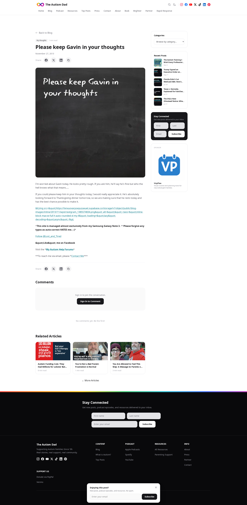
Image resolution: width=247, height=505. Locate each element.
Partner (149, 10)
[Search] (169, 4)
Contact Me (77, 256)
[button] (90, 122)
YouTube (129, 459)
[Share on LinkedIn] (61, 60)
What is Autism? (103, 454)
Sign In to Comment (90, 301)
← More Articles (90, 380)
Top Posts (85, 10)
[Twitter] (195, 4)
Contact (107, 10)
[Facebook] (186, 4)
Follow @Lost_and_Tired (48, 236)
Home (41, 10)
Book (127, 10)
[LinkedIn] (204, 4)
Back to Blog (45, 32)
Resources (72, 10)
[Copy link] (68, 60)
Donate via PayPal (45, 477)
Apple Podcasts (132, 449)
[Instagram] (181, 4)
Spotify (128, 454)
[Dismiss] (156, 487)
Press (97, 10)
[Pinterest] (209, 4)
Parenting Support (164, 454)
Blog (50, 10)
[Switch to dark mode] (174, 4)
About (118, 10)
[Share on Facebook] (46, 60)
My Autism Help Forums (59, 249)
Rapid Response (164, 10)
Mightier (137, 10)
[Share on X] (53, 60)
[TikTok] (199, 4)
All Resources (161, 449)
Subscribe (176, 134)
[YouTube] (190, 4)
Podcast (60, 10)
